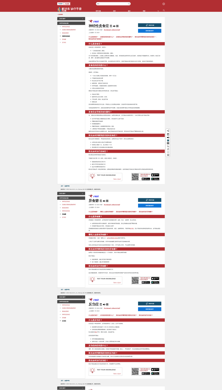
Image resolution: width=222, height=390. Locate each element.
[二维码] (117, 26)
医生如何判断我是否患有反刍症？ (126, 315)
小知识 (96, 21)
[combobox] (113, 3)
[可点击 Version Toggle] (168, 140)
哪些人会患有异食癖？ (107, 212)
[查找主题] (167, 134)
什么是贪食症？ (93, 37)
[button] (158, 10)
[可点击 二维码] (168, 143)
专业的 (60, 4)
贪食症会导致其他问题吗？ (124, 37)
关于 (62, 186)
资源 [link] (144, 11)
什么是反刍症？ (93, 315)
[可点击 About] (168, 153)
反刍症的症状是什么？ (107, 315)
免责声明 (67, 186)
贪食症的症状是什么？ (107, 37)
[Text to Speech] (114, 25)
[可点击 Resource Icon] (168, 147)
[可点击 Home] (168, 150)
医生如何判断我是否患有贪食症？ (145, 37)
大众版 (67, 4)
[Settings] (163, 3)
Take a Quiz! (117, 179)
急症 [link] (129, 11)
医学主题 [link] (98, 11)
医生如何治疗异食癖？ (146, 212)
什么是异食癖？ (93, 212)
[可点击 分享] (168, 131)
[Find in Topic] (111, 25)
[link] (75, 3)
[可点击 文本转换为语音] (167, 137)
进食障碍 (60, 14)
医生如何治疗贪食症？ (96, 39)
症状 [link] (114, 11)
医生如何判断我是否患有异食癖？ (126, 212)
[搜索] (129, 3)
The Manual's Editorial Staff (112, 30)
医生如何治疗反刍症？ (146, 315)
